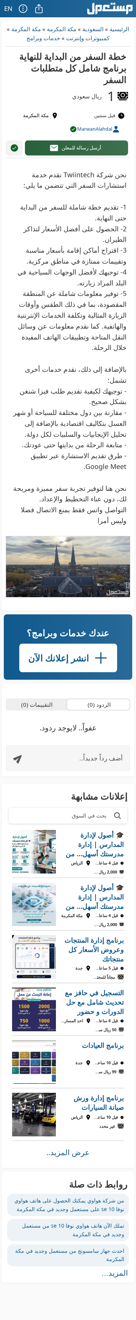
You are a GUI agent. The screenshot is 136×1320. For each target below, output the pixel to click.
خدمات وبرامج (43, 38)
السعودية (93, 29)
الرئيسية (119, 29)
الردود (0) (99, 704)
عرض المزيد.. (68, 1152)
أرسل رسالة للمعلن (81, 147)
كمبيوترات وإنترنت (88, 38)
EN (8, 8)
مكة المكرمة (61, 29)
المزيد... (115, 1273)
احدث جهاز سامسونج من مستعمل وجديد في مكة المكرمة (69, 1255)
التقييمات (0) (37, 704)
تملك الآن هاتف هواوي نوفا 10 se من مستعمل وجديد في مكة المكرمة (73, 1229)
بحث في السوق (89, 815)
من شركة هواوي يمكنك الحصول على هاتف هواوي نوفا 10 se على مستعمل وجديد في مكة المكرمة (69, 1204)
